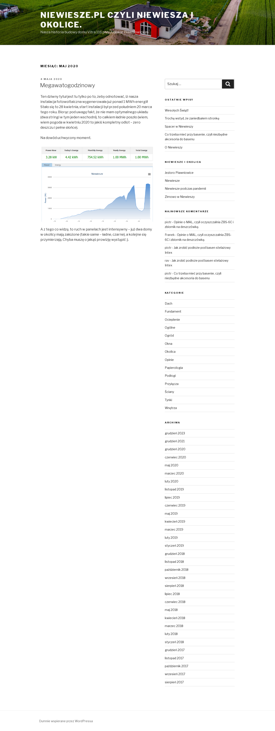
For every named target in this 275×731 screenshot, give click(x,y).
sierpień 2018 (174, 586)
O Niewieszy (173, 147)
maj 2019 (171, 513)
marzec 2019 (174, 529)
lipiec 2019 (172, 497)
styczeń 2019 (174, 545)
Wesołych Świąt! (176, 110)
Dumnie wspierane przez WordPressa (66, 721)
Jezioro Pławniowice (179, 172)
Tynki (168, 400)
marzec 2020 (174, 473)
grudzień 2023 (175, 433)
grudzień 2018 (175, 553)
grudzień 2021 (175, 441)
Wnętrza (171, 408)
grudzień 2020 (175, 449)
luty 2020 (171, 481)
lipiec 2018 (172, 594)
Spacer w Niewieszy (179, 126)
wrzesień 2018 (175, 578)
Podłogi (170, 375)
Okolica (170, 351)
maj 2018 (171, 610)
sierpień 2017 (174, 682)
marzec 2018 (174, 626)
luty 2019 (171, 537)
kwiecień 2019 (175, 521)
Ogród (169, 335)
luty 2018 (171, 634)
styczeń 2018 (174, 642)
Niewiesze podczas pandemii (185, 188)
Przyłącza (172, 384)
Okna (168, 343)
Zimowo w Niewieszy (180, 196)
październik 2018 (176, 569)
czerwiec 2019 (175, 505)
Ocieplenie (172, 319)
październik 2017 (176, 666)
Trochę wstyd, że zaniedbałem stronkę (192, 118)
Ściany (169, 392)
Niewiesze (172, 180)
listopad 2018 (174, 561)
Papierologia (174, 367)
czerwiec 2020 (175, 457)
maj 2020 (171, 465)
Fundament (173, 311)
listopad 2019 (174, 489)
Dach (168, 303)
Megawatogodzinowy (67, 85)
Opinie (169, 360)
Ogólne (170, 327)
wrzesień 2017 (175, 674)
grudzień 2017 (175, 650)
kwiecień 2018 (175, 618)
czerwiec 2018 (175, 602)
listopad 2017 (174, 658)
